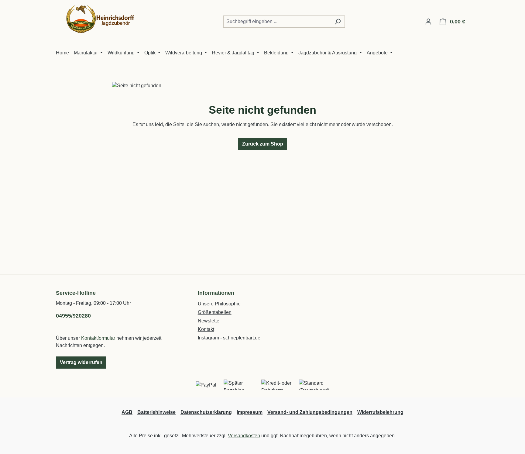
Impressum (249, 412)
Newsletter (209, 320)
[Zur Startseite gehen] (101, 20)
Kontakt (206, 329)
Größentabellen (215, 312)
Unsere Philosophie (219, 303)
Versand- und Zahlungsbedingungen (309, 412)
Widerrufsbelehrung (380, 412)
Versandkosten (244, 435)
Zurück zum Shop (262, 143)
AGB (127, 412)
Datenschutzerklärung (206, 412)
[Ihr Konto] (428, 21)
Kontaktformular (98, 338)
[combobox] (277, 21)
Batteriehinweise (156, 412)
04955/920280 (73, 316)
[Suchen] (338, 21)
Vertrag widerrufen (81, 362)
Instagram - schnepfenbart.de (229, 337)
